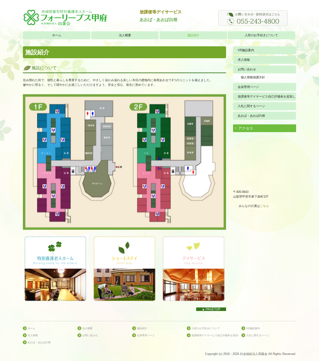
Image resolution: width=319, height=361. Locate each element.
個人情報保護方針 (253, 77)
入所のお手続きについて (261, 35)
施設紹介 (193, 35)
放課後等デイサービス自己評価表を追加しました (267, 96)
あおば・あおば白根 (251, 115)
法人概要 (125, 35)
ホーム (56, 35)
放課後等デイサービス (161, 11)
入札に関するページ (251, 106)
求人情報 (244, 59)
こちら (264, 206)
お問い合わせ (247, 69)
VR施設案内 (246, 50)
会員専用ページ (248, 87)
